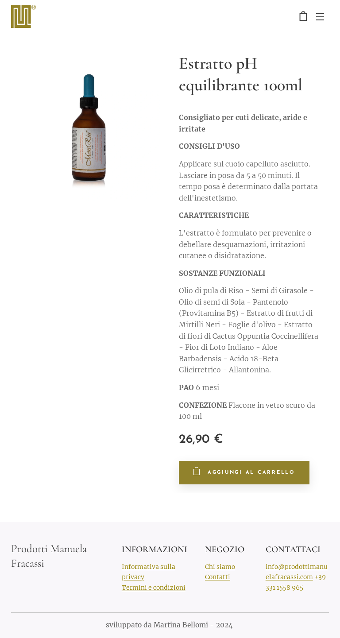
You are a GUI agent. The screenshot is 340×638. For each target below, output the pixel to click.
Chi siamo (220, 567)
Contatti (217, 577)
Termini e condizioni (153, 588)
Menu (320, 16)
